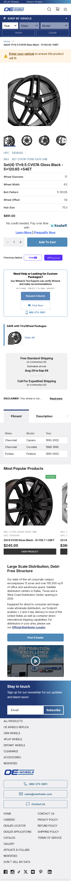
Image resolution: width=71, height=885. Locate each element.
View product (29, 551)
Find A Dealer (35, 637)
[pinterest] (41, 872)
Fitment (16, 416)
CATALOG (9, 837)
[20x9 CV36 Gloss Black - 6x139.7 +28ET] (30, 516)
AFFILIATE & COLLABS (17, 849)
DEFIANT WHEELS (14, 745)
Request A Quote (35, 295)
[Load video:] (35, 661)
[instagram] (12, 872)
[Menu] (65, 9)
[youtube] (33, 872)
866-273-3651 (37, 312)
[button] (35, 18)
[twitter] (25, 872)
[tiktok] (18, 872)
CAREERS (9, 819)
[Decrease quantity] (8, 242)
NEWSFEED (10, 763)
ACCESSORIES (12, 757)
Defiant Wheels (34, 1)
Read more (56, 398)
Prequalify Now (44, 232)
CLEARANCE (11, 751)
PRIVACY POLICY (48, 819)
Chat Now (37, 305)
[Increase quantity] (20, 242)
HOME (7, 813)
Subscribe (53, 710)
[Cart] (57, 9)
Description (44, 416)
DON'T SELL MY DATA (17, 861)
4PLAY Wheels (11, 1)
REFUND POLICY (47, 825)
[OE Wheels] (14, 9)
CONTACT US (46, 813)
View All (30, 337)
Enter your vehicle (21, 54)
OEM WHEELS (12, 733)
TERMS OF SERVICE (50, 837)
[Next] (64, 140)
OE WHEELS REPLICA (16, 727)
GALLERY (9, 843)
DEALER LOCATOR (15, 825)
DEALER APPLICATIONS (17, 831)
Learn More (24, 232)
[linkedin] (50, 872)
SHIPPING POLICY (48, 831)
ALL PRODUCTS (13, 721)
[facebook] (5, 872)
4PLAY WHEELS (13, 739)
